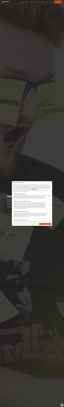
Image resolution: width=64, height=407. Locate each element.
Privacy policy (34, 189)
